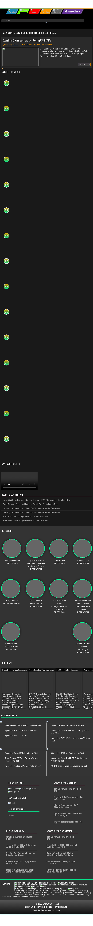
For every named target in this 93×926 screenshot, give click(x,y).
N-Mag (86, 893)
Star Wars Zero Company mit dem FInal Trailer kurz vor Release (20, 854)
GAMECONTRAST (51, 904)
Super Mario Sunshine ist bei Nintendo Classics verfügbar (68, 814)
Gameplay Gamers (33, 891)
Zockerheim (38, 895)
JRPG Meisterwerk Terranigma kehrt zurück (67, 789)
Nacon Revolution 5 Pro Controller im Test (23, 766)
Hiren (57, 910)
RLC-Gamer (69, 895)
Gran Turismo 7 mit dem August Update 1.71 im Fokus (61, 862)
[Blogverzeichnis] (66, 883)
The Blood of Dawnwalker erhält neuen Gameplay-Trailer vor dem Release (20, 870)
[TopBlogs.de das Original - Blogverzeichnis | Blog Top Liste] (40, 889)
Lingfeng (6, 512)
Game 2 (46, 891)
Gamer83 (55, 891)
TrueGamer (27, 893)
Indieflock (19, 895)
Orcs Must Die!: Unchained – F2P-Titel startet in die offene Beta (43, 500)
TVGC (59, 895)
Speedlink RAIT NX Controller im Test (21, 730)
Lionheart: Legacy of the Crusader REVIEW (29, 517)
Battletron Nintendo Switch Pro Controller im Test (37, 504)
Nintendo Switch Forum (44, 893)
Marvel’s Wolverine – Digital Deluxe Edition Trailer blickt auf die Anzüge (59, 854)
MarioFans (82, 891)
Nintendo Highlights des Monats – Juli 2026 (68, 822)
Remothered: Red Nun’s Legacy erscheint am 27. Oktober (69, 798)
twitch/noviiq (50, 895)
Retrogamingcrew (37, 896)
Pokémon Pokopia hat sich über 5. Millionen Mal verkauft (66, 806)
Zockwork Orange (83, 895)
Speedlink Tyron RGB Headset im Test (21, 753)
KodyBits (28, 895)
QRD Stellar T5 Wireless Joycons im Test (69, 766)
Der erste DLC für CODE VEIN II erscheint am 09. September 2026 (21, 846)
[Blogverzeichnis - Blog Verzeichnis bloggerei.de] (36, 883)
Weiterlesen (84, 65)
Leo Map (6, 508)
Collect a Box (6, 896)
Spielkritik (58, 893)
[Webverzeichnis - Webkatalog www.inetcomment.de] (63, 885)
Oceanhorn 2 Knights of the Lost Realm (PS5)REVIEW (27, 40)
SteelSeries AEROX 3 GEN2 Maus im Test (23, 725)
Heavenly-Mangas (69, 891)
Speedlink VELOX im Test (16, 736)
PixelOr (18, 893)
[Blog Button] (74, 889)
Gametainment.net (20, 896)
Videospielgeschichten (73, 893)
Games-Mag (19, 891)
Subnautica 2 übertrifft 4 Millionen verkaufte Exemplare (36, 508)
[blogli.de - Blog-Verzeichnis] (27, 885)
